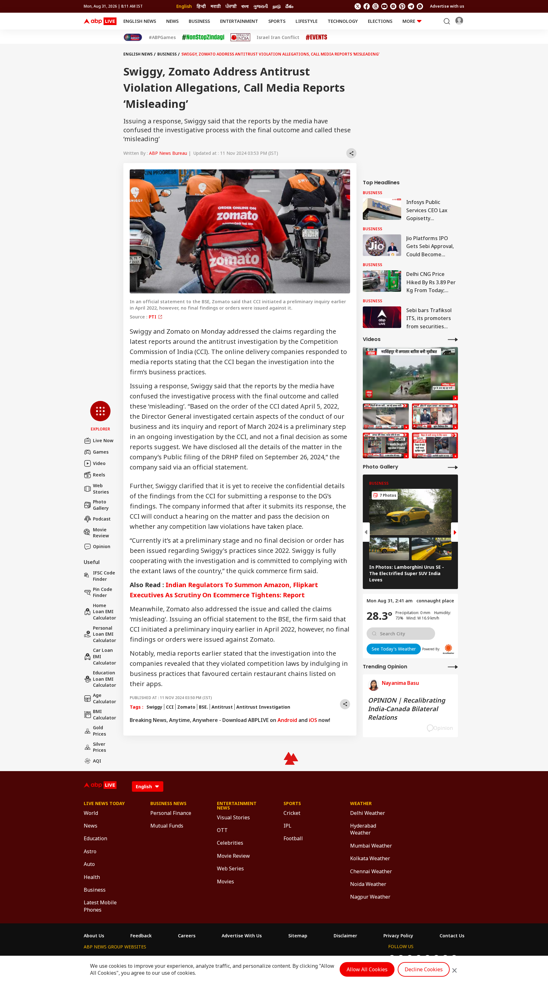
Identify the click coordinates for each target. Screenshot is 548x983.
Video (99, 463)
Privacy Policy (398, 936)
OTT (222, 830)
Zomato (186, 707)
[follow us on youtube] (384, 6)
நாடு (277, 6)
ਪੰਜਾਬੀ (231, 6)
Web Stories (101, 488)
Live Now (103, 440)
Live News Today (104, 803)
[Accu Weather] (448, 649)
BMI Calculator (104, 714)
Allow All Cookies (367, 969)
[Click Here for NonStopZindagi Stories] (203, 37)
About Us (94, 936)
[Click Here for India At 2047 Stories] (132, 37)
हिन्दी (201, 6)
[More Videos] (453, 339)
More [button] (408, 21)
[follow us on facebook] (366, 6)
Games (100, 452)
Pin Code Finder (102, 592)
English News (139, 21)
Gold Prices (99, 730)
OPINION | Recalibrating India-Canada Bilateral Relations (406, 709)
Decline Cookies (424, 969)
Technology (343, 21)
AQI (97, 761)
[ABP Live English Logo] (100, 21)
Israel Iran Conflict (278, 37)
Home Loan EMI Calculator (104, 611)
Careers (186, 936)
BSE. (203, 707)
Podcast (102, 519)
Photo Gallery (101, 505)
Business (199, 21)
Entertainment (239, 21)
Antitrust (222, 707)
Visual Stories (233, 817)
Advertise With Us (242, 936)
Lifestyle (306, 21)
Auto (89, 864)
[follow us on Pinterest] (402, 6)
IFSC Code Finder (104, 576)
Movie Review (101, 533)
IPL (287, 825)
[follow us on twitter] (358, 6)
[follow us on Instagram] (393, 6)
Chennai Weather (371, 871)
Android (287, 720)
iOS (313, 720)
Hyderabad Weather (363, 829)
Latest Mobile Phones (100, 906)
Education (95, 838)
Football (293, 838)
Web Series (230, 868)
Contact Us (452, 936)
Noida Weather (368, 884)
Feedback (141, 936)
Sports (276, 21)
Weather (361, 803)
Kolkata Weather (370, 858)
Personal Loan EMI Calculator (104, 634)
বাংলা (245, 6)
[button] (100, 416)
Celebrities (230, 842)
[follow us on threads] (375, 6)
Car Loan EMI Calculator (104, 656)
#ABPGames (162, 37)
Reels (99, 475)
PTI (153, 317)
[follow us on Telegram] (411, 6)
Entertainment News (237, 805)
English (184, 6)
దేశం (289, 6)
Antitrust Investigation (263, 707)
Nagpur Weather (370, 896)
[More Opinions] (453, 666)
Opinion (101, 546)
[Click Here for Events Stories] (316, 37)
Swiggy (154, 707)
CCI (170, 707)
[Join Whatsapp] (420, 6)
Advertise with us (447, 6)
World (91, 812)
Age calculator (104, 698)
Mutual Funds (166, 825)
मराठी (216, 6)
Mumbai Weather (371, 845)
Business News (168, 803)
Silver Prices (99, 747)
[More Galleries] (453, 467)
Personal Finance (170, 812)
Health (92, 877)
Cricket (292, 812)
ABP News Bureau (168, 153)
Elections (380, 21)
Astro (90, 851)
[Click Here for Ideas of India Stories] (241, 37)
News (172, 21)
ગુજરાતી (260, 6)
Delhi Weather (367, 812)
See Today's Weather (394, 649)
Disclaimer (345, 936)
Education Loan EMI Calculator (104, 679)
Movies (225, 881)
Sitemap (297, 936)
